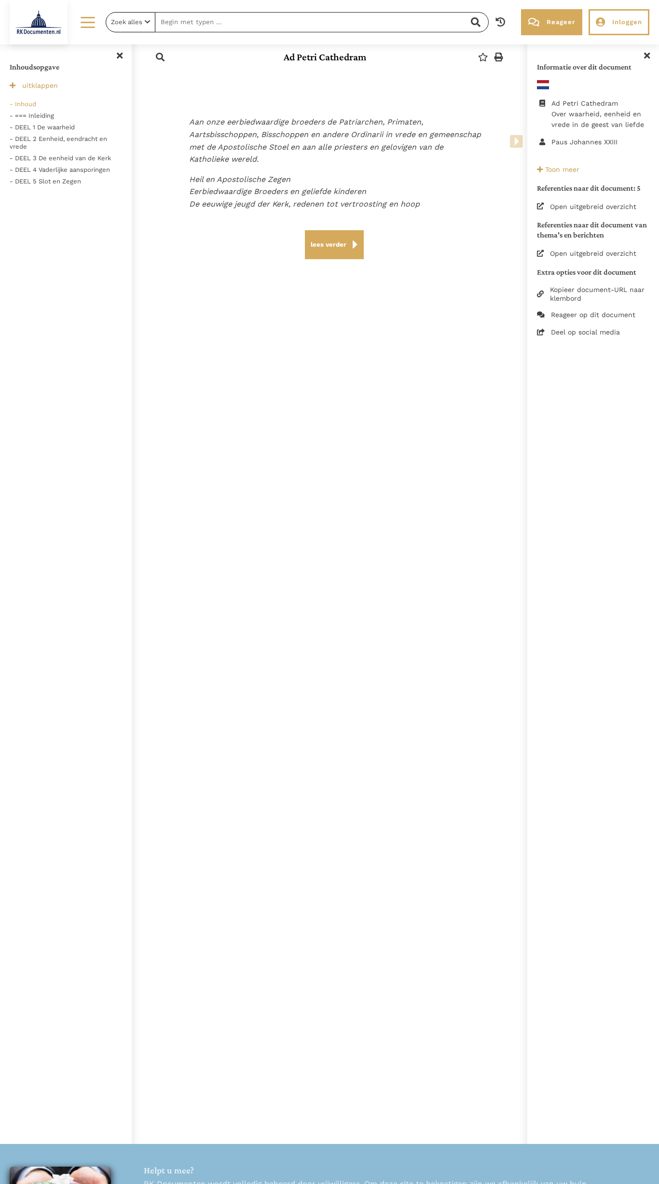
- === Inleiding (32, 115)
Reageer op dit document (593, 315)
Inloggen (627, 22)
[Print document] (498, 57)
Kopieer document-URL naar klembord (597, 294)
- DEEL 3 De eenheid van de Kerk (60, 158)
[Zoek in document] (160, 57)
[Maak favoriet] (483, 57)
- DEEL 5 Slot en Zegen (45, 181)
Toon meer (561, 169)
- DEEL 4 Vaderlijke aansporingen (60, 169)
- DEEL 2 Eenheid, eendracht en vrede (58, 143)
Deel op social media (585, 332)
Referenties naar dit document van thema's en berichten (592, 229)
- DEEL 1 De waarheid (42, 127)
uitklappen (40, 85)
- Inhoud (23, 104)
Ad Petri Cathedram (325, 57)
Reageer (561, 22)
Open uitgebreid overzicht (593, 206)
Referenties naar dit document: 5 (589, 188)
